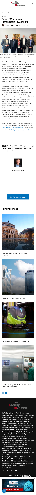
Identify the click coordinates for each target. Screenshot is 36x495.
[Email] (18, 140)
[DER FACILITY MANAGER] (18, 3)
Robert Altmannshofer (13, 25)
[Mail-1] (3, 470)
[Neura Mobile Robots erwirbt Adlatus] (18, 320)
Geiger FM (10, 148)
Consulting (10, 145)
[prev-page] (3, 393)
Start (3, 13)
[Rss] (7, 470)
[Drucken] (22, 140)
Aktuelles (7, 13)
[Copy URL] (26, 140)
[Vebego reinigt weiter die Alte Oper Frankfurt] (18, 232)
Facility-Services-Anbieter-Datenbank (12, 127)
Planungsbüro (27, 148)
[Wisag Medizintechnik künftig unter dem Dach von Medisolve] (18, 363)
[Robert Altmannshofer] (3, 25)
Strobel (4, 151)
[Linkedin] (14, 140)
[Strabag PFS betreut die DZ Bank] (18, 277)
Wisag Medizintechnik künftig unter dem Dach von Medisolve (17, 385)
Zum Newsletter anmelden (18, 197)
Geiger (4, 148)
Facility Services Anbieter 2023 (20, 130)
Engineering (30, 145)
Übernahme (15, 151)
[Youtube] (16, 470)
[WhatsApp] (9, 140)
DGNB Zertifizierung (19, 145)
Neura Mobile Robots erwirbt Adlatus (16, 341)
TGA (9, 151)
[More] (31, 140)
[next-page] (6, 393)
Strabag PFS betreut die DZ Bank (14, 298)
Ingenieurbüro (18, 148)
